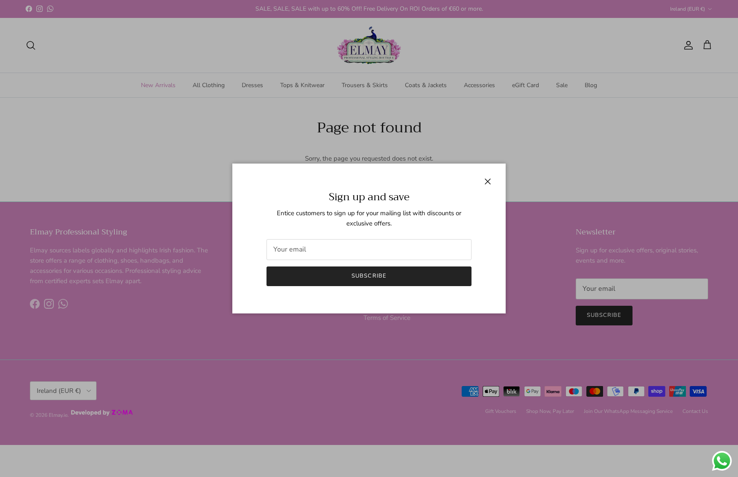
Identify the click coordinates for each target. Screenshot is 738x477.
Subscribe (368, 276)
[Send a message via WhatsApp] (722, 461)
